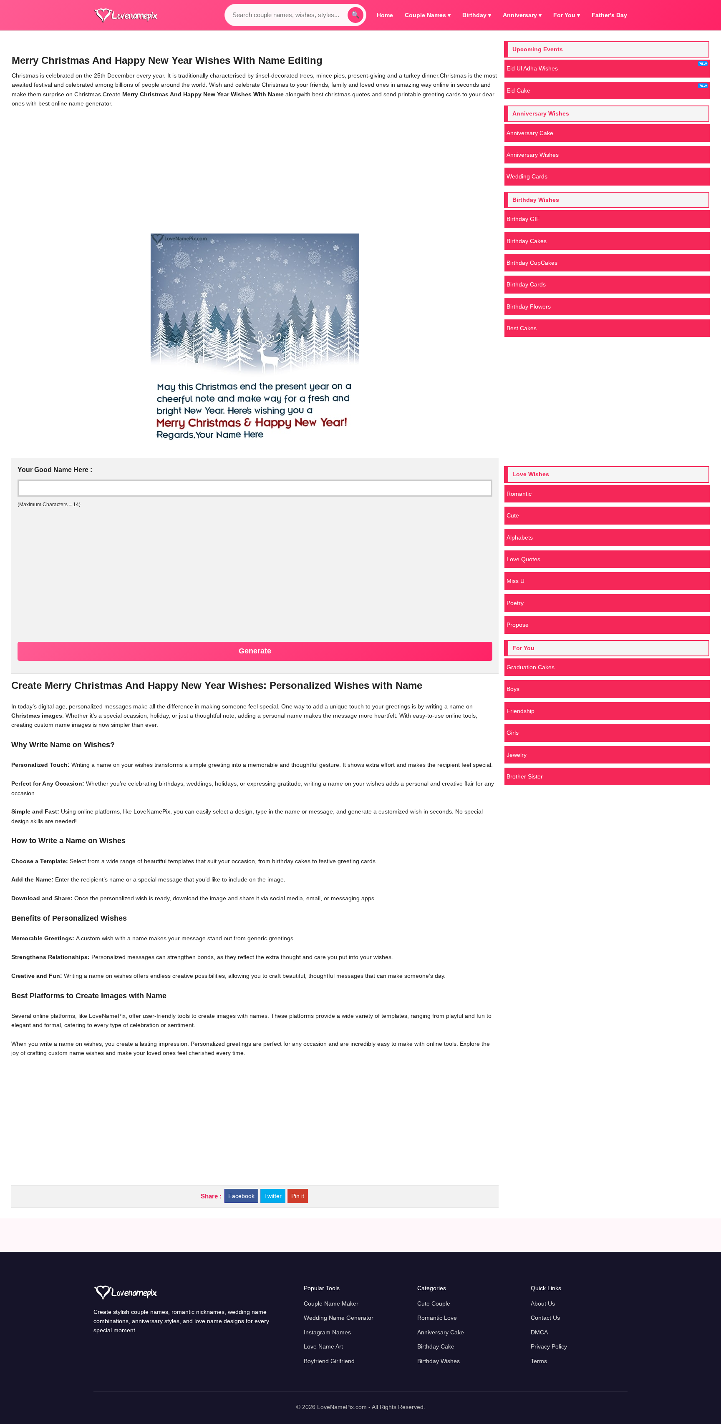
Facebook (241, 1196)
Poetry (515, 603)
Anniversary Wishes (533, 154)
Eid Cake (518, 90)
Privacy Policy (549, 1346)
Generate (255, 651)
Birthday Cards (526, 284)
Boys (513, 689)
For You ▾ (566, 15)
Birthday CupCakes (532, 262)
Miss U (515, 581)
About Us (543, 1303)
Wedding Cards (527, 176)
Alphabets (520, 537)
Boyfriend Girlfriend (329, 1361)
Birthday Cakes (527, 241)
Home (385, 15)
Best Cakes (522, 328)
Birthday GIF (523, 219)
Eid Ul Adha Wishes (532, 68)
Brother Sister (525, 776)
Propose (518, 624)
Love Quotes (523, 559)
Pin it (297, 1196)
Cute (513, 515)
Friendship (520, 711)
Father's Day (609, 15)
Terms (539, 1361)
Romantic (519, 493)
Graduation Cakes (531, 667)
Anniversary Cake (530, 133)
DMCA (539, 1332)
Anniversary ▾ (522, 15)
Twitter (273, 1196)
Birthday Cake (435, 1346)
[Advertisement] (255, 171)
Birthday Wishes (438, 1361)
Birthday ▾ (476, 15)
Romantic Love (437, 1317)
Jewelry (517, 754)
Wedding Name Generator (338, 1317)
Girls (513, 732)
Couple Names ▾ (428, 15)
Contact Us (545, 1317)
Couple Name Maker (331, 1303)
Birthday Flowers (529, 306)
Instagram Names (327, 1332)
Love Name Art (323, 1346)
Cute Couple (433, 1303)
